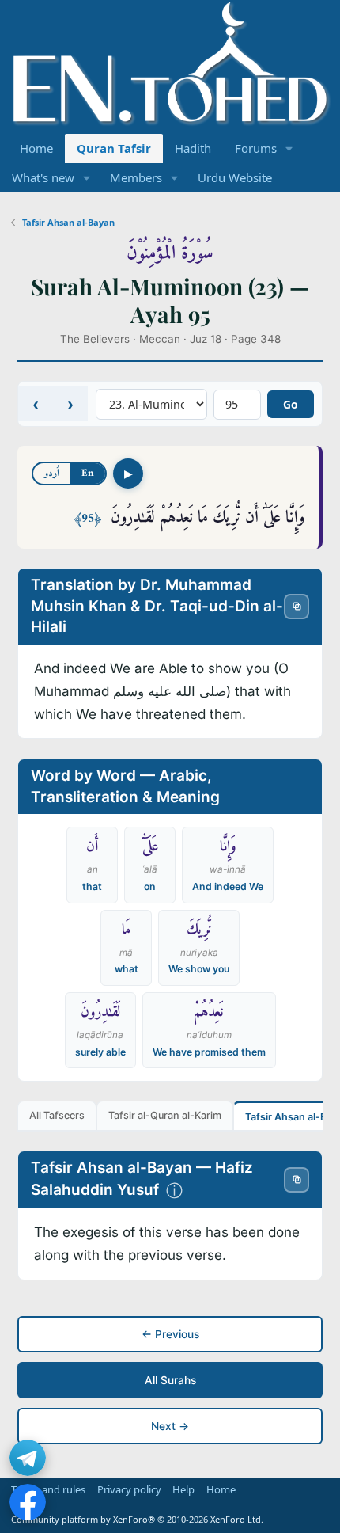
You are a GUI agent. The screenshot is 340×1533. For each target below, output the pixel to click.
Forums (256, 148)
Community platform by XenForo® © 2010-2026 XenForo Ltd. (137, 1519)
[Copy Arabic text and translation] (296, 606)
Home (36, 148)
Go (290, 404)
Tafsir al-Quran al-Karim (164, 1115)
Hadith (193, 148)
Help (183, 1489)
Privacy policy (129, 1489)
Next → (170, 1426)
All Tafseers (57, 1115)
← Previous (170, 1334)
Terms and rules (48, 1489)
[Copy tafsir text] (296, 1180)
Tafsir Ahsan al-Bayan (68, 222)
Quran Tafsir (114, 148)
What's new (43, 177)
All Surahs (170, 1380)
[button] (289, 148)
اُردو (51, 473)
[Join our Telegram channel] (27, 1458)
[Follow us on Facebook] (27, 1502)
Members (136, 177)
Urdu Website (235, 177)
